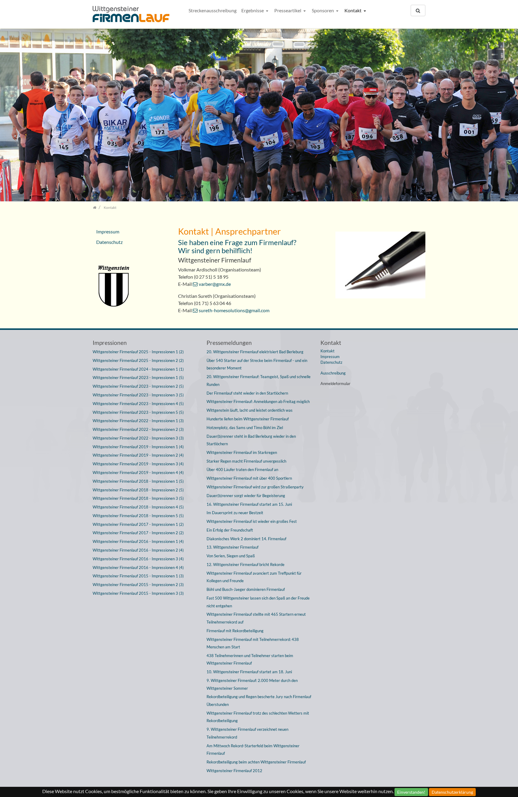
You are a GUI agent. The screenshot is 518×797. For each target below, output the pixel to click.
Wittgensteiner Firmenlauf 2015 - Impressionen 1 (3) (138, 575)
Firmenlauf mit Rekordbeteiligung (235, 630)
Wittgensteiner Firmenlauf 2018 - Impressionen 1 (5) (138, 481)
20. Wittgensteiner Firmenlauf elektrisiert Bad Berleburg (255, 351)
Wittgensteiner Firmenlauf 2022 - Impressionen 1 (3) (138, 420)
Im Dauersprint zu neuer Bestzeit (235, 512)
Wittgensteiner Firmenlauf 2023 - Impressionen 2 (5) (138, 386)
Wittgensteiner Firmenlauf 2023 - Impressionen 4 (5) (138, 403)
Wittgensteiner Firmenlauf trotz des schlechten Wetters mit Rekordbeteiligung (258, 717)
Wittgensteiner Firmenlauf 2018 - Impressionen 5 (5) (138, 515)
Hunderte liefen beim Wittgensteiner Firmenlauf (248, 418)
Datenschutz (109, 242)
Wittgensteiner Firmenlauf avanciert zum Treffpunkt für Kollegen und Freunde (254, 577)
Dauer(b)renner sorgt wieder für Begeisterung (246, 495)
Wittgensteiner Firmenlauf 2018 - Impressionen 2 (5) (138, 489)
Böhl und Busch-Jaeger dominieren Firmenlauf (246, 589)
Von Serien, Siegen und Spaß (231, 555)
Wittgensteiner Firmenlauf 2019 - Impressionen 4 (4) (138, 472)
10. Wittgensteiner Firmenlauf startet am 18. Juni (249, 671)
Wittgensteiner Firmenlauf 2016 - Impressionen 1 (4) (138, 541)
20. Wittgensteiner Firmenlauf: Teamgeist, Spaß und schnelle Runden (259, 380)
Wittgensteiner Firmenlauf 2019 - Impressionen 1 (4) (138, 446)
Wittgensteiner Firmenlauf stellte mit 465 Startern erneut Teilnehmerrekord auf (256, 618)
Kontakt (353, 10)
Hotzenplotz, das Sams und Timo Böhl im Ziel (245, 427)
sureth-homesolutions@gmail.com (234, 310)
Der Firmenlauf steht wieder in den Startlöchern (247, 393)
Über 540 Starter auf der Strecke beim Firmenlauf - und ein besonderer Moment (257, 364)
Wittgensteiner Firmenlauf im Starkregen (242, 452)
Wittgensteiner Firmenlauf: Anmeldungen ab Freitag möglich (258, 401)
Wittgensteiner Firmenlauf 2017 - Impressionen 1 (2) (138, 524)
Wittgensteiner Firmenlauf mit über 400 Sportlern (249, 478)
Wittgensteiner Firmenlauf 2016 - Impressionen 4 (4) (138, 567)
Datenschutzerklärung (452, 792)
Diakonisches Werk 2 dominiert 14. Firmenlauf (246, 538)
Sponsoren (323, 10)
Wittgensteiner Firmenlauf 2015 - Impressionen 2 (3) (138, 584)
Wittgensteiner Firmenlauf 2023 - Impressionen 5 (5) (138, 412)
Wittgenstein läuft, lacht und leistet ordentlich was (250, 410)
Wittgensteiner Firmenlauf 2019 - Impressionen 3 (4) (138, 463)
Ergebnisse (253, 10)
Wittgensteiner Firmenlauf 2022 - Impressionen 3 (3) (138, 438)
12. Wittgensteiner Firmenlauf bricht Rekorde (245, 564)
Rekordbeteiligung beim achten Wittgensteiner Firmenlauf (256, 762)
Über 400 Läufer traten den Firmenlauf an (242, 469)
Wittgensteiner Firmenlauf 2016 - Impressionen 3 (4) (138, 558)
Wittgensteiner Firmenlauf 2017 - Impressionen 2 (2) (138, 532)
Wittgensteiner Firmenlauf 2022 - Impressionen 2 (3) (138, 429)
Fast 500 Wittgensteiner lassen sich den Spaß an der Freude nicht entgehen (258, 602)
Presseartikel (288, 10)
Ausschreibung (333, 373)
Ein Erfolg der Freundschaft (230, 530)
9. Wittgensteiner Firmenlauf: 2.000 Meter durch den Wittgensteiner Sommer (252, 684)
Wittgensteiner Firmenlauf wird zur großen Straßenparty (255, 486)
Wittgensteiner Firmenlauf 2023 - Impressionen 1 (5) (138, 377)
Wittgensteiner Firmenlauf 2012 (234, 770)
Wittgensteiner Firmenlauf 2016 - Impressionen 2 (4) (138, 550)
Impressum (107, 231)
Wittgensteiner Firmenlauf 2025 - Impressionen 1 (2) (138, 351)
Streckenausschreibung (213, 10)
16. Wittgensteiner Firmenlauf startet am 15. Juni (249, 504)
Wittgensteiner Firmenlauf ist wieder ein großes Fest (252, 521)
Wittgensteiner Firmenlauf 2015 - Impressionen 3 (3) (138, 593)
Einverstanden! (411, 792)
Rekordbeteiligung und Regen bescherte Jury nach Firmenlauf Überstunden (259, 700)
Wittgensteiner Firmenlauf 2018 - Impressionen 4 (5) (138, 507)
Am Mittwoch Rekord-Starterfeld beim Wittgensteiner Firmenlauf (253, 749)
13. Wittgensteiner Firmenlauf (232, 547)
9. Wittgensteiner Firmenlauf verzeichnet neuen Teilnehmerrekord (247, 733)
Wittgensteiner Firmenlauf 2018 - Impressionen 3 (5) (138, 498)
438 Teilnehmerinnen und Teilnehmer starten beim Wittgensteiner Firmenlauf (250, 659)
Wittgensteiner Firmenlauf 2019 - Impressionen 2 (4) (138, 455)
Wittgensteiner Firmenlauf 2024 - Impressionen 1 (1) (138, 369)
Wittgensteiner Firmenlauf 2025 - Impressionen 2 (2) (138, 360)
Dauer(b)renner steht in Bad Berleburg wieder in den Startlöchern (251, 440)
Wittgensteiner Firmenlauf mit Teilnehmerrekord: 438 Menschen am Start (253, 643)
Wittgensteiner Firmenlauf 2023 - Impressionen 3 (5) (138, 395)
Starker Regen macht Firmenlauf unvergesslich (246, 461)
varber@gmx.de (215, 284)
